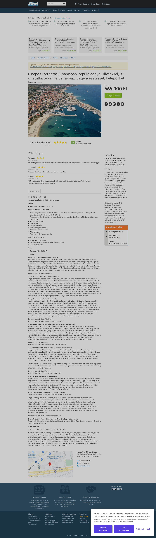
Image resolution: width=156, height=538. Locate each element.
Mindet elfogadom (103, 529)
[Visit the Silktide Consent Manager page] (148, 529)
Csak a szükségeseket (123, 529)
